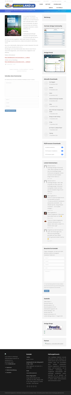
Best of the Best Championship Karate (56, 110)
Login (65, 1)
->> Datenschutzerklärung (10, 370)
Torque (49, 220)
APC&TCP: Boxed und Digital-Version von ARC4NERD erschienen (55, 198)
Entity (50, 104)
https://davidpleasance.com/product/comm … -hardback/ (17, 61)
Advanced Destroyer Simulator (56, 98)
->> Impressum (8, 367)
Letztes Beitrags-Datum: (49, 316)
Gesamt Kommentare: (49, 314)
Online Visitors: (47, 301)
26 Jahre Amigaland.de (52, 214)
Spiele (48, 231)
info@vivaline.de (11, 364)
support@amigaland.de (31, 373)
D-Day (50, 122)
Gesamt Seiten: (47, 312)
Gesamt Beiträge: (48, 310)
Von (23, 69)
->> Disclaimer (8, 372)
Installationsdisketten (54, 147)
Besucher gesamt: (48, 307)
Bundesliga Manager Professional (55, 167)
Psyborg (51, 133)
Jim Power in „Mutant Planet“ (55, 127)
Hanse (50, 93)
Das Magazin (52, 82)
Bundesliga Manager (52, 182)
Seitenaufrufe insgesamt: (49, 308)
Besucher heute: (48, 303)
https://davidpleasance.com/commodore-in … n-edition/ (17, 57)
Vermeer (51, 87)
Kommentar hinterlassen (22, 71)
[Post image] (46, 83)
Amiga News (15, 69)
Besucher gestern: (48, 305)
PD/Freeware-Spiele (54, 154)
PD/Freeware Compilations (54, 151)
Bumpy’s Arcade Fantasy (54, 116)
